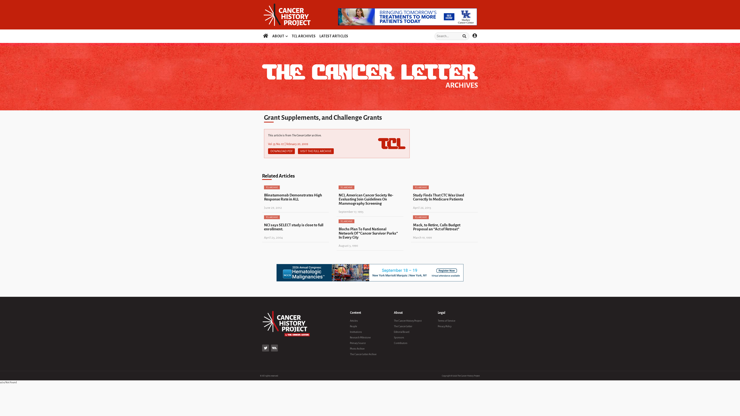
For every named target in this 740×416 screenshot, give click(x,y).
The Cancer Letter (403, 326)
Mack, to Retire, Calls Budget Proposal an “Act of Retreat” (436, 227)
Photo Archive (357, 348)
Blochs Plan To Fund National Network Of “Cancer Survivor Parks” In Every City (368, 233)
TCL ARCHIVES (303, 36)
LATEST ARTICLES (333, 36)
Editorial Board (401, 332)
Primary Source (358, 343)
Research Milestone (360, 337)
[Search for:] (410, 36)
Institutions (356, 332)
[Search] (464, 36)
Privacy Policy (445, 326)
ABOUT (278, 36)
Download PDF (281, 151)
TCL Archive (272, 187)
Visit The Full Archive (315, 151)
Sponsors (399, 337)
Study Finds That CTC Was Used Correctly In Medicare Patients (438, 197)
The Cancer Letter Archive (363, 354)
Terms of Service (446, 321)
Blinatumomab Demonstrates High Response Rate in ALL (293, 197)
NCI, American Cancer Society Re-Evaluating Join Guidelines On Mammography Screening (366, 199)
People (353, 326)
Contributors (400, 343)
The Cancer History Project (408, 321)
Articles (354, 321)
